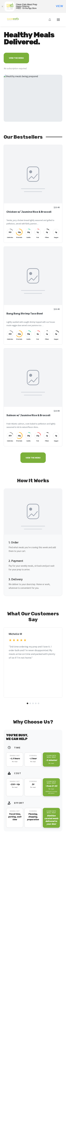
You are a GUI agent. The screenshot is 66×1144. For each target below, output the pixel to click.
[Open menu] (58, 19)
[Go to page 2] (30, 703)
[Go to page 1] (27, 703)
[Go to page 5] (38, 703)
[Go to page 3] (33, 703)
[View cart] (49, 19)
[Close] (2, 6)
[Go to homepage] (12, 20)
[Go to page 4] (36, 703)
